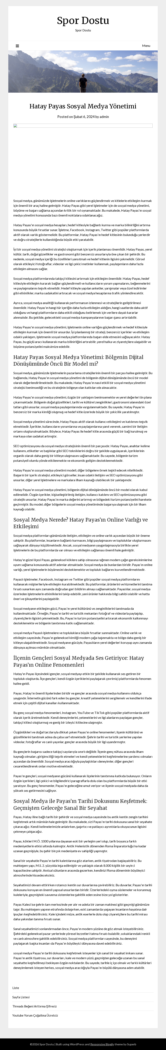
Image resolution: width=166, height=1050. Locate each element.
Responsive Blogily (102, 1044)
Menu (146, 45)
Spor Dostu (83, 20)
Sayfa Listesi (21, 997)
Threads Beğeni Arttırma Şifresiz (34, 1006)
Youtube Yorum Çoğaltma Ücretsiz (35, 1015)
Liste (15, 988)
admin (104, 117)
